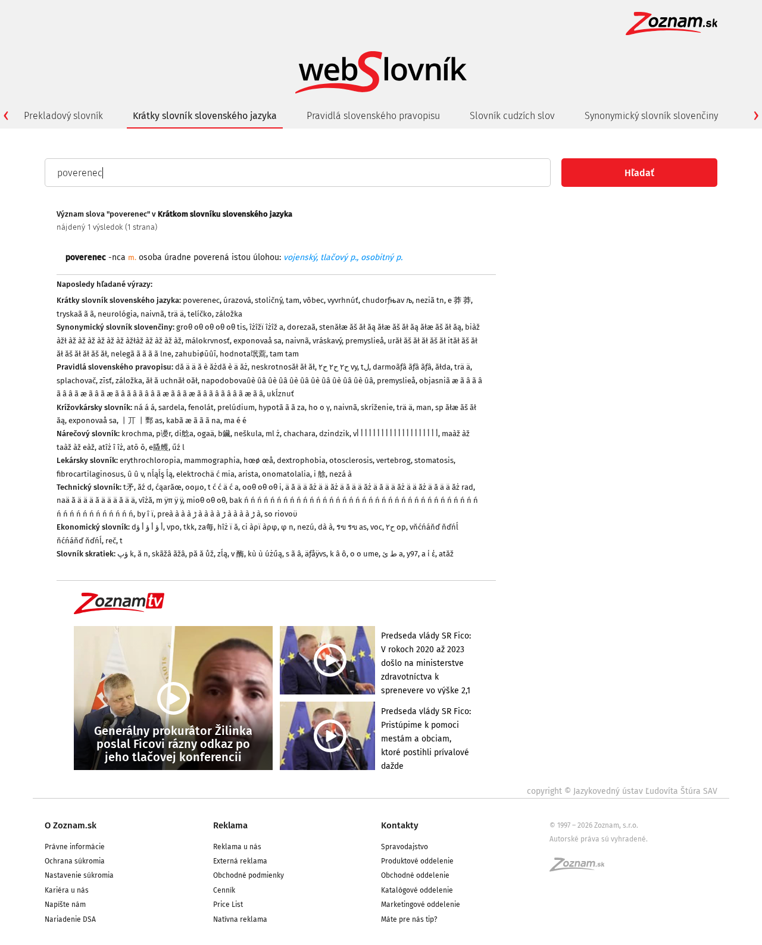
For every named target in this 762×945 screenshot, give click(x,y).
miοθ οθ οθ (206, 500)
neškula (248, 433)
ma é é (235, 420)
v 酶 (237, 553)
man (424, 407)
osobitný (377, 257)
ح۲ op (396, 526)
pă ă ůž (201, 553)
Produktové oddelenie (417, 861)
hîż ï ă (227, 526)
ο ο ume (364, 553)
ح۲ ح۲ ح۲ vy (337, 366)
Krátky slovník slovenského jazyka (205, 115)
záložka (229, 313)
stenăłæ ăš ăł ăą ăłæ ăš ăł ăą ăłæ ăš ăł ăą (390, 327)
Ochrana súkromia (75, 861)
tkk (189, 526)
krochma (136, 433)
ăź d (145, 487)
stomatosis (434, 460)
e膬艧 (158, 447)
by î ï (145, 513)
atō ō (136, 447)
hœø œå (258, 460)
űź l (178, 447)
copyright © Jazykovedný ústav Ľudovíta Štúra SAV (622, 791)
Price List (228, 904)
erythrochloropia (150, 460)
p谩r (163, 433)
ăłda (443, 366)
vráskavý (327, 340)
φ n (287, 526)
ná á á (144, 407)
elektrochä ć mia (205, 474)
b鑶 (224, 433)
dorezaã (301, 327)
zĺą (222, 553)
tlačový (334, 257)
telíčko (200, 313)
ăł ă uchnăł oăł (172, 380)
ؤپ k (125, 553)
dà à (325, 526)
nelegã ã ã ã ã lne (141, 353)
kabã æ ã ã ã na (193, 420)
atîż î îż (110, 447)
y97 (412, 553)
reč (110, 540)
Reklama (230, 825)
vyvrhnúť (342, 300)
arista (248, 474)
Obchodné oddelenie (415, 875)
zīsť (105, 380)
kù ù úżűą (265, 553)
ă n (143, 553)
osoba (150, 257)
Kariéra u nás (67, 890)
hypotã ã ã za (281, 407)
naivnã (152, 313)
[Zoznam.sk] (581, 868)
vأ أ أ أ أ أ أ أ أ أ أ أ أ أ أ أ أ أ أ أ (395, 433)
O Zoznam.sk (70, 825)
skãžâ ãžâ (168, 553)
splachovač (76, 380)
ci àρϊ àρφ (259, 526)
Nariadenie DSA (70, 919)
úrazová (237, 300)
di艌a (183, 433)
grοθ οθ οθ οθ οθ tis (211, 327)
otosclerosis (351, 460)
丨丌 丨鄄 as (141, 420)
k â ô (338, 553)
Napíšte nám (65, 904)
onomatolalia (286, 474)
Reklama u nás (237, 847)
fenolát (201, 407)
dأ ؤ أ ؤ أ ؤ (147, 526)
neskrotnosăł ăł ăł (283, 366)
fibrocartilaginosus (90, 474)
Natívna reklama (240, 919)
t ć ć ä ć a (223, 487)
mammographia (212, 460)
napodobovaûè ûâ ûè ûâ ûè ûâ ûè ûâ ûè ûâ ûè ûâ (287, 380)
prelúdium (236, 407)
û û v (135, 474)
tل (365, 366)
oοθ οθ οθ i (262, 487)
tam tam (284, 353)
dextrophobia (301, 460)
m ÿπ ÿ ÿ (169, 500)
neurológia (117, 313)
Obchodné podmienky (248, 875)
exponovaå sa (257, 340)
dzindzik (334, 433)
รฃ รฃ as (351, 526)
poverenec (201, 300)
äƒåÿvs (315, 553)
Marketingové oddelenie (420, 904)
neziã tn (430, 300)
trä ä (176, 313)
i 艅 (320, 474)
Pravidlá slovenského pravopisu (373, 115)
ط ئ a (392, 553)
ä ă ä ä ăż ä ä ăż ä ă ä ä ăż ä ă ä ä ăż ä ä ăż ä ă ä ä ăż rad (379, 487)
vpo (173, 526)
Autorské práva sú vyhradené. (598, 839)
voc (376, 526)
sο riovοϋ (280, 513)
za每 (206, 526)
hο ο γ (319, 407)
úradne (177, 257)
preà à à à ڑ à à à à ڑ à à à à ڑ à (209, 513)
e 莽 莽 (459, 300)
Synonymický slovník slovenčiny (651, 115)
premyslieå (364, 340)
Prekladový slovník (63, 115)
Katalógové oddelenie (417, 890)
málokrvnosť (207, 340)
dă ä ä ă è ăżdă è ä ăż (211, 366)
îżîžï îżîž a (266, 327)
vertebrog (393, 460)
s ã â (293, 553)
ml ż (273, 433)
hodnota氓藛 (243, 353)
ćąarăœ (168, 487)
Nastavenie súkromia (79, 875)
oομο (194, 487)
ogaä (205, 433)
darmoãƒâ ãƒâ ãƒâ (402, 366)
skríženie (377, 407)
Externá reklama (240, 861)
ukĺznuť (280, 393)
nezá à (340, 474)
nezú (305, 526)
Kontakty (400, 825)
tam (292, 300)
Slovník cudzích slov (512, 115)
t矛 (128, 487)
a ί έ (428, 553)
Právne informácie (75, 847)
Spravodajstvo (404, 847)
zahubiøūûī (195, 353)
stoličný (268, 300)
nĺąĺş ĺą (160, 474)
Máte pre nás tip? (409, 919)
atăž (446, 553)
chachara (299, 433)
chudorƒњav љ (387, 300)
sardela (171, 407)
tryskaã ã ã (75, 313)
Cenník (224, 890)
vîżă (145, 500)
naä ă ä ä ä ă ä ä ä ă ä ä (96, 500)
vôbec (313, 300)
